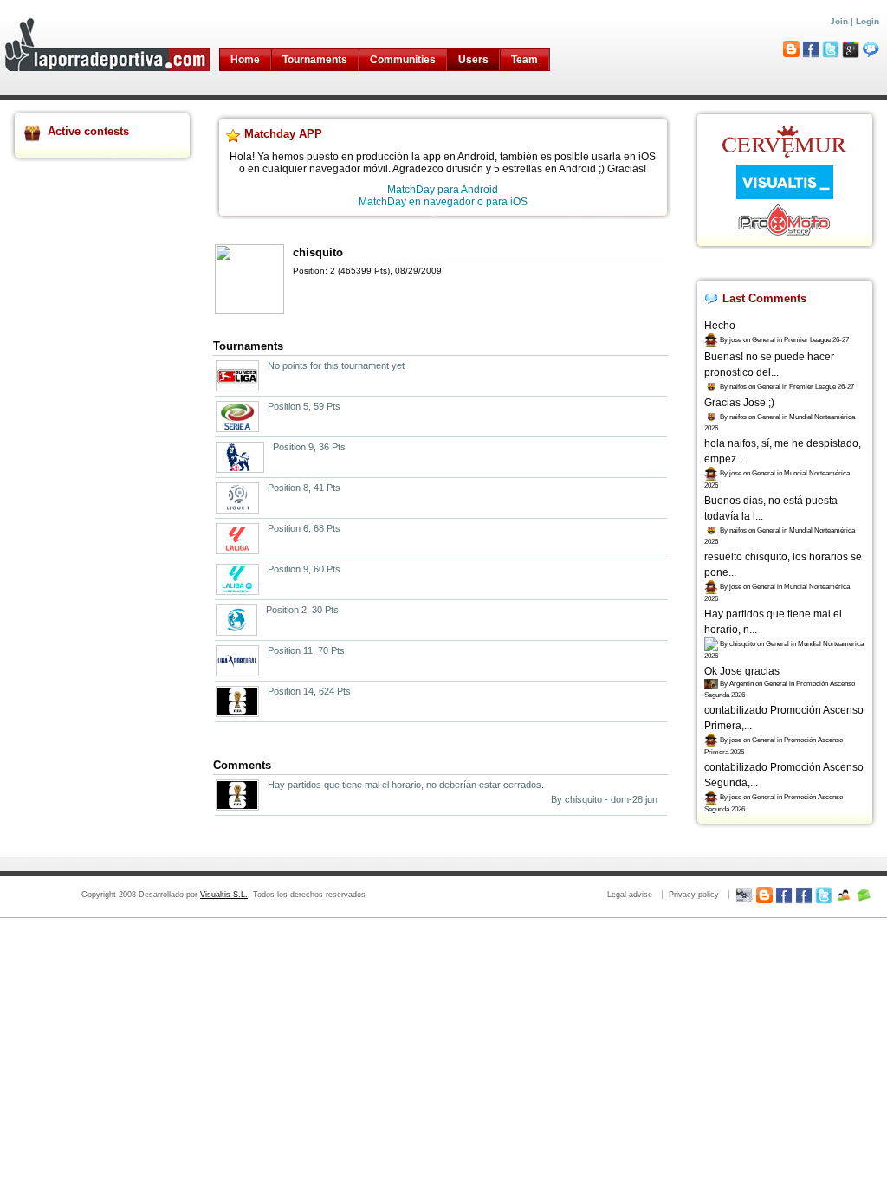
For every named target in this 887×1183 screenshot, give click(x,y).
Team (524, 60)
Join (839, 21)
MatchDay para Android (442, 190)
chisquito (318, 252)
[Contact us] (863, 894)
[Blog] (764, 894)
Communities (403, 60)
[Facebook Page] (784, 894)
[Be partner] (843, 894)
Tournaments (314, 60)
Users (473, 60)
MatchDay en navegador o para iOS (443, 202)
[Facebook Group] (804, 894)
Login (867, 21)
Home (245, 60)
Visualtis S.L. (224, 894)
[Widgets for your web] (744, 894)
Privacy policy (694, 894)
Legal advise (629, 894)
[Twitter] (823, 894)
